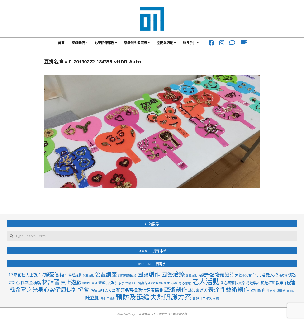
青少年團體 (107, 298)
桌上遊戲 (71, 282)
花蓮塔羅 (253, 283)
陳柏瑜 (291, 290)
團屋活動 (191, 275)
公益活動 (88, 275)
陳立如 (92, 298)
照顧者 (142, 283)
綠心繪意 (185, 283)
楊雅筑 (86, 283)
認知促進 (258, 290)
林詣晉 (51, 282)
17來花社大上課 (23, 275)
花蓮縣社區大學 (102, 290)
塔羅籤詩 (224, 274)
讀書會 (281, 290)
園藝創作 (148, 274)
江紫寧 (119, 283)
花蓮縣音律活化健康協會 (139, 290)
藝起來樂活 (197, 290)
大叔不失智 (243, 275)
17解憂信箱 (51, 274)
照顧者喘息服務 (157, 283)
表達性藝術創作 (228, 289)
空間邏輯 (172, 283)
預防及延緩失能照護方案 (153, 297)
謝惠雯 (271, 290)
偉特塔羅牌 (73, 275)
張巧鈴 (283, 275)
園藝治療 (173, 274)
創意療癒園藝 (127, 275)
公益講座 (106, 274)
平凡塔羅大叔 (265, 275)
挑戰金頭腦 (31, 282)
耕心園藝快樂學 (232, 282)
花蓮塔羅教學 (272, 282)
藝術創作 (175, 289)
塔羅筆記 (206, 275)
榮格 (94, 283)
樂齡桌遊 (106, 282)
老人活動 (205, 281)
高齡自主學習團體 (205, 298)
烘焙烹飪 (131, 283)
